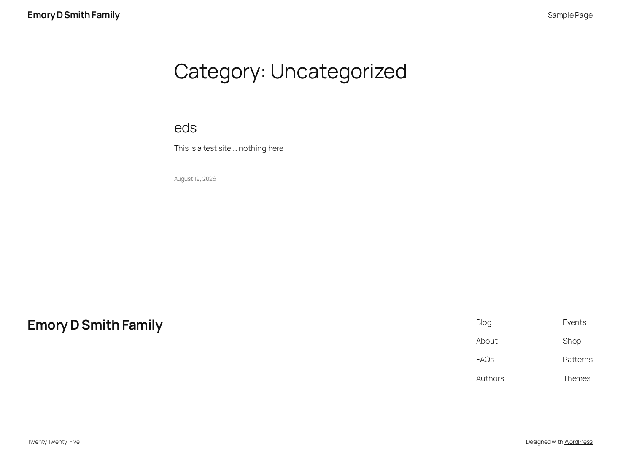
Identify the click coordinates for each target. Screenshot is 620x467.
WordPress (578, 441)
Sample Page (570, 15)
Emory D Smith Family (73, 14)
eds (185, 127)
